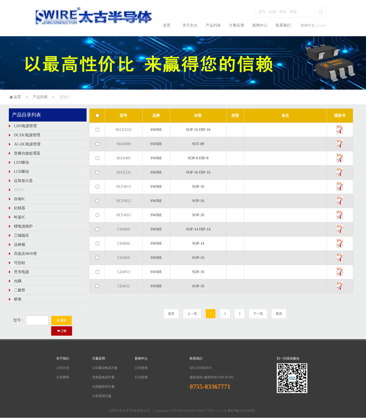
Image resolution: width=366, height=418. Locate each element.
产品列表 (213, 25)
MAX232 (124, 172)
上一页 (192, 314)
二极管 (19, 290)
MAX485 (124, 158)
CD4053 (123, 272)
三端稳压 (21, 235)
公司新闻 (141, 368)
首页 (166, 25)
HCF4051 (123, 215)
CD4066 (123, 243)
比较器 (19, 208)
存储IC (19, 199)
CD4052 (123, 286)
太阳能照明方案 (103, 386)
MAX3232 (123, 130)
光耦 (17, 281)
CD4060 (123, 258)
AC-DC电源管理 (27, 144)
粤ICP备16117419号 (241, 411)
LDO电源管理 (25, 126)
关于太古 (189, 25)
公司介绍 (62, 368)
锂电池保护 (23, 226)
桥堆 (17, 299)
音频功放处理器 (27, 153)
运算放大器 (23, 181)
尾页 (279, 314)
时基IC (19, 217)
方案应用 (236, 25)
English (322, 25)
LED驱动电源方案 (105, 368)
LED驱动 (21, 162)
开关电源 (21, 272)
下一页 (258, 314)
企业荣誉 (62, 377)
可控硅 (19, 263)
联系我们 (283, 25)
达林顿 (19, 245)
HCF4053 (123, 187)
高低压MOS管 (25, 254)
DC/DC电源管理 (27, 135)
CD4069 (123, 229)
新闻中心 (259, 25)
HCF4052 (123, 201)
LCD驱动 (21, 172)
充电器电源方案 (103, 377)
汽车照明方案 (101, 396)
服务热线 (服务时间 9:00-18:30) (211, 377)
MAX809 (124, 144)
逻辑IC (19, 190)
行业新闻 (141, 377)
